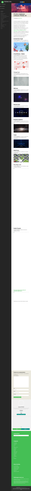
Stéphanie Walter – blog (3, 24)
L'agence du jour (15, 451)
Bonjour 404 (2, 14)
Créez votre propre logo (3, 17)
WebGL (24, 414)
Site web (15, 394)
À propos (3, 6)
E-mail (14, 391)
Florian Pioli (2, 20)
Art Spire (2, 12)
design (18, 414)
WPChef (2, 28)
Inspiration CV (15, 470)
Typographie (15, 456)
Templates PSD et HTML (16, 471)
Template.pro (2, 25)
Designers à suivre (16, 447)
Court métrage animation (3, 15)
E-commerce (15, 448)
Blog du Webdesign (3, 13)
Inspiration (15, 449)
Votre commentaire (16, 375)
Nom (14, 388)
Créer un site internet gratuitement (5, 16)
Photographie (15, 452)
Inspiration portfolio (16, 469)
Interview (15, 450)
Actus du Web (15, 442)
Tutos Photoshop (3, 26)
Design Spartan (2, 18)
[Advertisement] (21, 335)
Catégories (4, 4)
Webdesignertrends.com (23, 487)
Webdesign (20, 18)
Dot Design (2, 19)
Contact (3, 8)
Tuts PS (1, 27)
